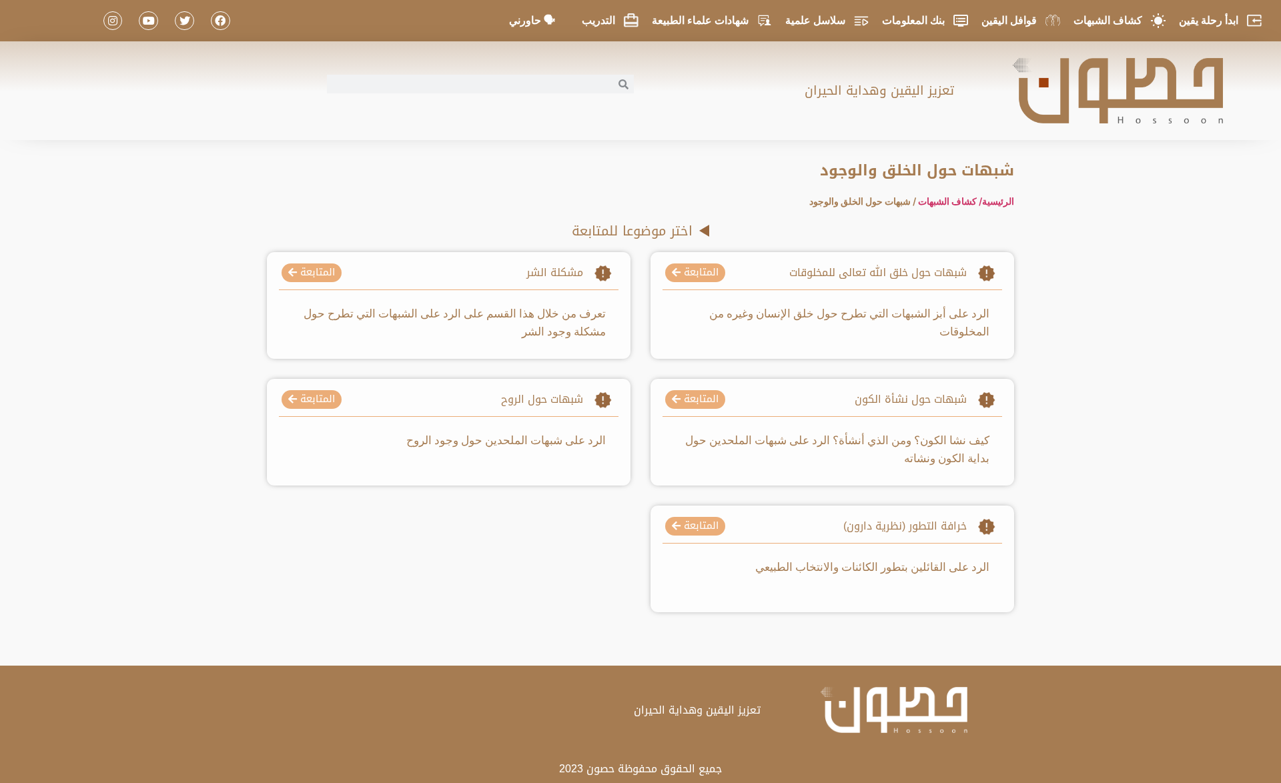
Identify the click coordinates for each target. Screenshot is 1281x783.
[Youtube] (148, 21)
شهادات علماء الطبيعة (700, 20)
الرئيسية (998, 201)
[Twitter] (184, 21)
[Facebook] (220, 21)
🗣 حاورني (532, 20)
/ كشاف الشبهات (950, 201)
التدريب (598, 20)
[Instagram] (113, 21)
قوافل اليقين (1009, 20)
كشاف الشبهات (1108, 20)
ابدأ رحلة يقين (1208, 20)
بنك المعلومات (913, 20)
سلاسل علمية (815, 20)
